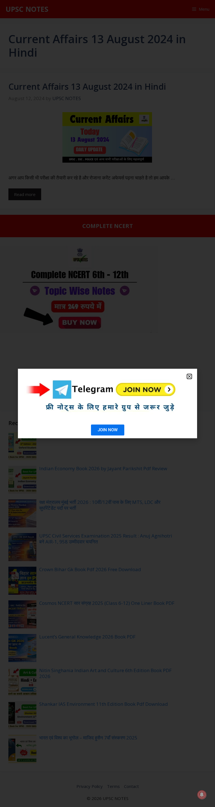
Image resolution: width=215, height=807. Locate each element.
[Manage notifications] (201, 794)
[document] (107, 403)
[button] (189, 376)
